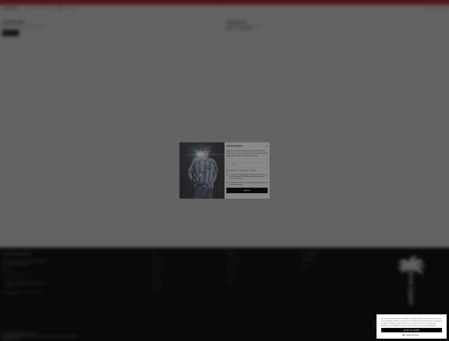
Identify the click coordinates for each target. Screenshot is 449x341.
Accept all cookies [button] (411, 330)
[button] (411, 335)
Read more (432, 325)
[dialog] (412, 326)
